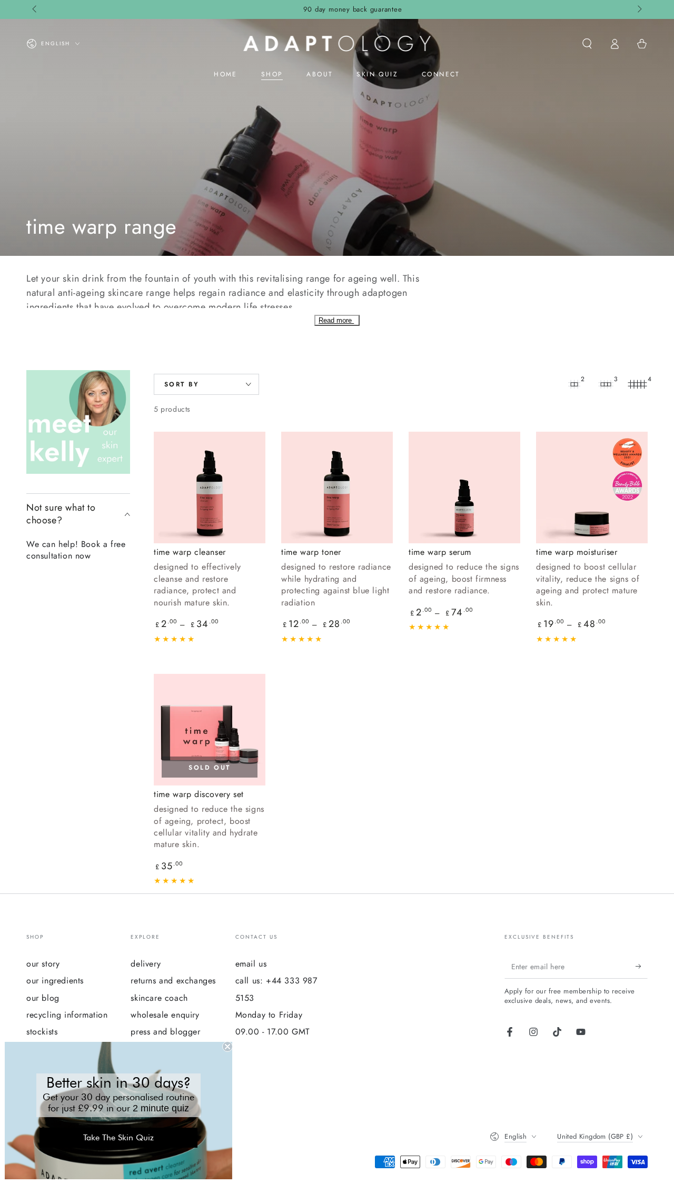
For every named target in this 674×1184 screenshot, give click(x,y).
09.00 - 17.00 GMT (272, 1032)
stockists (41, 1032)
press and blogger (165, 1032)
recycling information (67, 1015)
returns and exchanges (173, 980)
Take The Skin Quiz (118, 1137)
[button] (587, 43)
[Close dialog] (227, 1046)
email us (251, 964)
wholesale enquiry (165, 1015)
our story (43, 964)
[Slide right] (639, 9)
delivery (146, 964)
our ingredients (55, 980)
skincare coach (159, 998)
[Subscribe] (642, 966)
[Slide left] (35, 9)
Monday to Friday (269, 1015)
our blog (43, 998)
